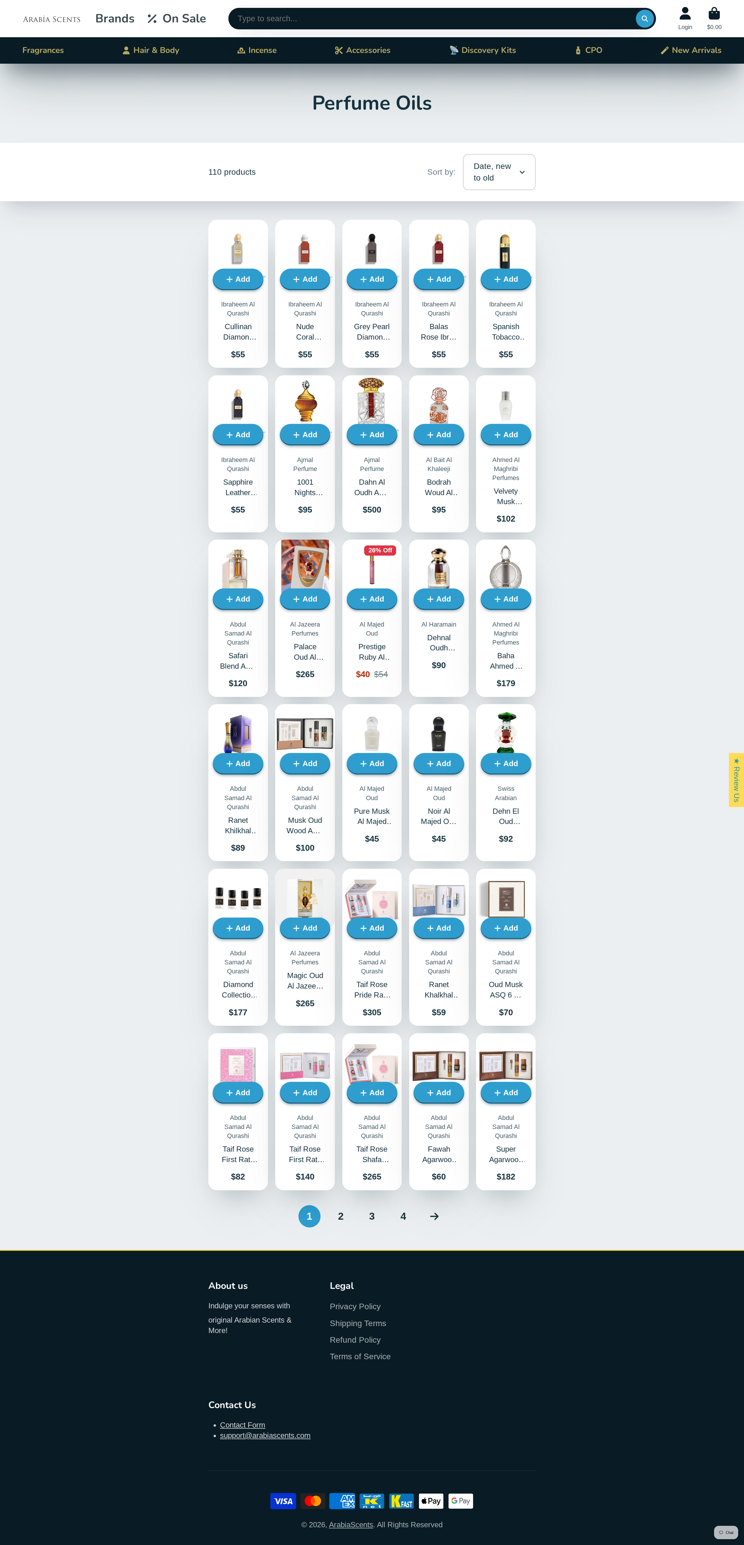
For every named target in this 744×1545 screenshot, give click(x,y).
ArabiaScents (351, 1525)
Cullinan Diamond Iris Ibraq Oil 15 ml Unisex (238, 294)
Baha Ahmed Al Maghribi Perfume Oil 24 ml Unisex (506, 618)
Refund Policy (355, 1339)
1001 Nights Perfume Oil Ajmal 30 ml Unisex (305, 453)
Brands (115, 18)
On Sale (184, 18)
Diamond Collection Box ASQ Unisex (238, 947)
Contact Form (242, 1425)
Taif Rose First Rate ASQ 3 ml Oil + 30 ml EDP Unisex (238, 1111)
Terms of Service (360, 1356)
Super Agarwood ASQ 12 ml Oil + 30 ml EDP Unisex (506, 1111)
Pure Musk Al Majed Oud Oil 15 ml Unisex (372, 782)
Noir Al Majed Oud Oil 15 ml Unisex (439, 782)
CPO (593, 50)
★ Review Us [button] (737, 780)
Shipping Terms (358, 1323)
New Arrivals (697, 50)
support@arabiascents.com (265, 1435)
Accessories (368, 50)
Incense (262, 50)
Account (685, 18)
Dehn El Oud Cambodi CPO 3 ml (506, 782)
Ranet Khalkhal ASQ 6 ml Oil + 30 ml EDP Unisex (439, 947)
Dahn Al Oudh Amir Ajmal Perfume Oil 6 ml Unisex (372, 453)
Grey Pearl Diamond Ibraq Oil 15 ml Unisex (372, 294)
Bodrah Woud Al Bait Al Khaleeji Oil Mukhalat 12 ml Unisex (439, 453)
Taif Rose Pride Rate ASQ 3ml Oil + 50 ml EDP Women (372, 947)
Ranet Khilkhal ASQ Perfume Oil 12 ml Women (238, 782)
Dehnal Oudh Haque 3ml (439, 618)
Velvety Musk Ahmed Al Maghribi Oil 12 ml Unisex (506, 453)
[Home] (51, 18)
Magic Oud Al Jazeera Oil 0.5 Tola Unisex (305, 947)
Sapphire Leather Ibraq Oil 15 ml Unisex (238, 453)
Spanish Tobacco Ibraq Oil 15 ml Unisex (506, 294)
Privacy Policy (355, 1306)
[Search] (645, 18)
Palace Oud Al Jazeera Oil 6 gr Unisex (305, 618)
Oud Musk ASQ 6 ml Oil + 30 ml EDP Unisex (506, 947)
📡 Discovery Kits (482, 50)
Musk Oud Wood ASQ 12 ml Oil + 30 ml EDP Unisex (305, 782)
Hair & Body (156, 50)
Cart (714, 18)
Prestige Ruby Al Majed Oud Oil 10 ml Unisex (372, 618)
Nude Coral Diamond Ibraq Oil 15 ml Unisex (305, 294)
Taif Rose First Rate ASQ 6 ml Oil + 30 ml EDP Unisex (305, 1111)
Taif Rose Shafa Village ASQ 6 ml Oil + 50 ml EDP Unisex (372, 1111)
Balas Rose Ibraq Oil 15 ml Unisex (439, 294)
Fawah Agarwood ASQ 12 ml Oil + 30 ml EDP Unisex (439, 1111)
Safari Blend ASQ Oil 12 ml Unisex (238, 618)
